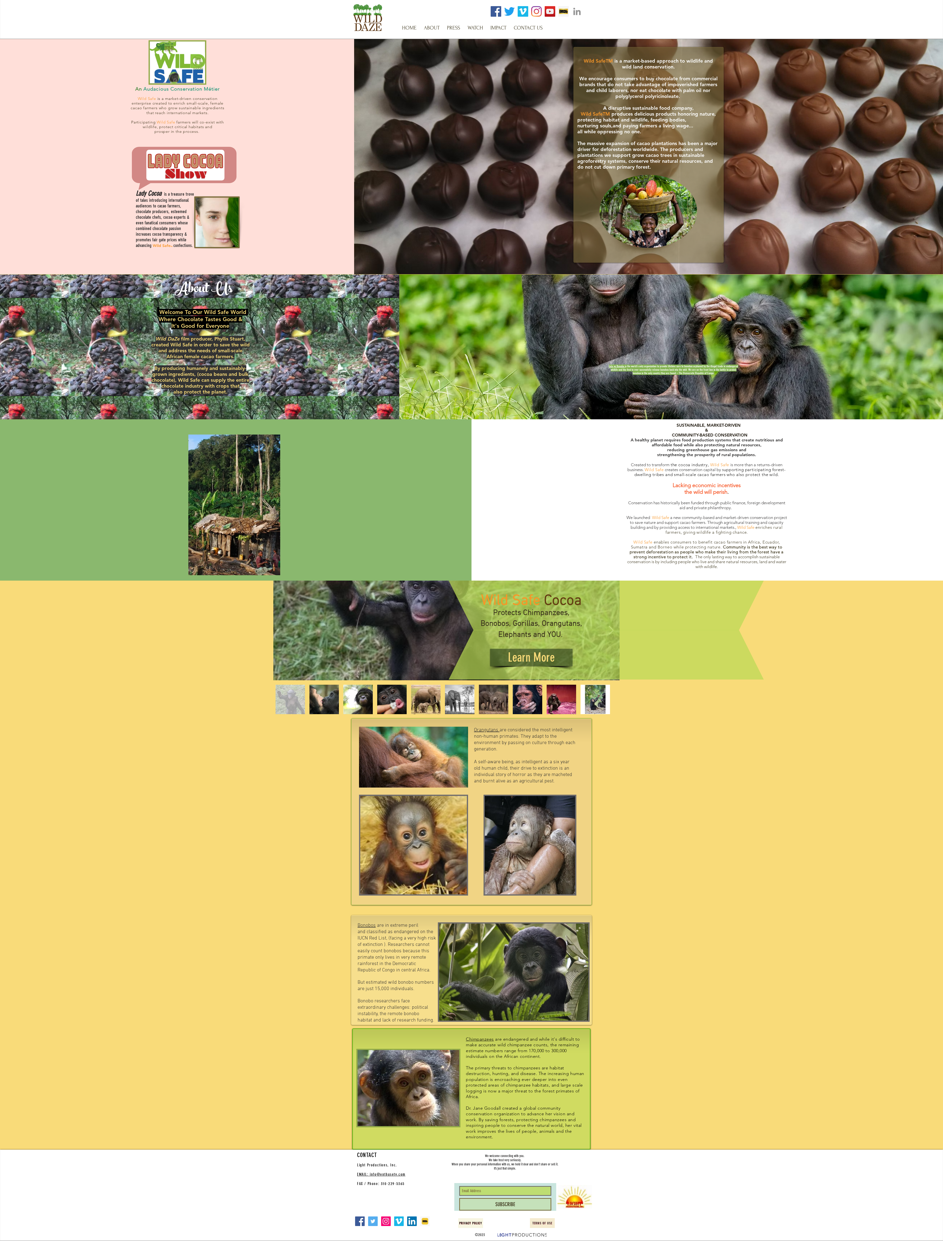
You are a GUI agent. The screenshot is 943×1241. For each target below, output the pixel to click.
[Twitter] (509, 11)
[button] (431, 28)
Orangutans (486, 730)
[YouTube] (550, 11)
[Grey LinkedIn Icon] (577, 11)
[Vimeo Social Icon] (399, 1221)
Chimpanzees (480, 1039)
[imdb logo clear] (563, 11)
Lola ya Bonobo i (617, 366)
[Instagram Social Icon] (386, 1221)
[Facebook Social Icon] (360, 1221)
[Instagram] (536, 11)
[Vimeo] (523, 11)
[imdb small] (425, 1221)
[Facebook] (496, 11)
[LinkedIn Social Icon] (412, 1221)
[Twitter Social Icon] (373, 1221)
